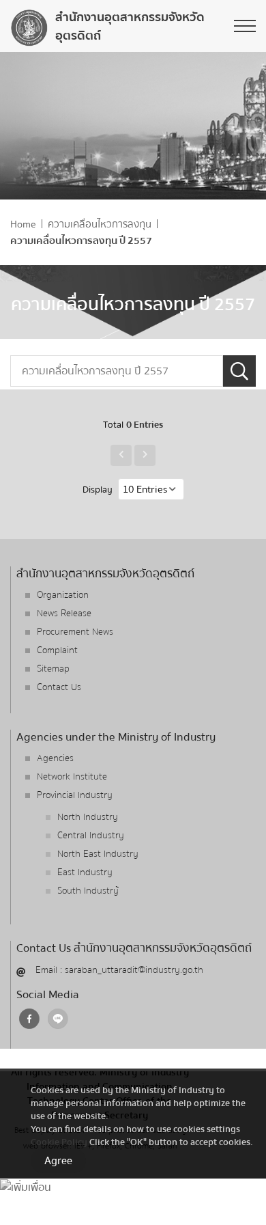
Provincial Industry (75, 795)
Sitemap (53, 668)
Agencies (55, 758)
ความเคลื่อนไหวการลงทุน (99, 224)
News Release (64, 613)
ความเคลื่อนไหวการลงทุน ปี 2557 (81, 241)
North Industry (87, 817)
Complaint (57, 650)
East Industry (85, 872)
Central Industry (90, 835)
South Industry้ (88, 890)
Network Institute (72, 776)
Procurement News (75, 631)
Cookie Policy (59, 1142)
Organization (63, 595)
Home (23, 224)
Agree (58, 1161)
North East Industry (97, 854)
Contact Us (59, 687)
